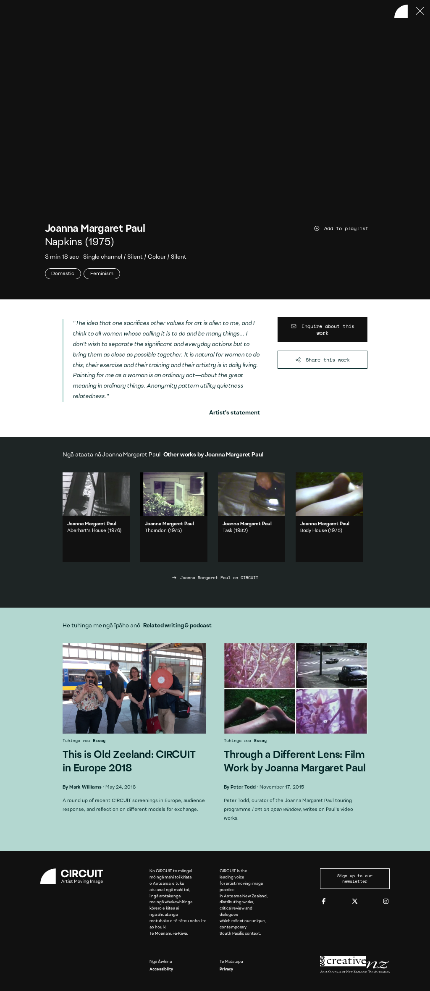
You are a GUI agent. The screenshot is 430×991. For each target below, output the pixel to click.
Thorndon (156, 530)
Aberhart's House (86, 530)
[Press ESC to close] (420, 11)
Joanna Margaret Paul (95, 229)
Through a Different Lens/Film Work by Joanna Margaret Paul (295, 735)
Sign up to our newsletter (354, 878)
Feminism (101, 273)
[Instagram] (386, 901)
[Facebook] (324, 901)
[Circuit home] (75, 876)
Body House (313, 530)
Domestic (62, 273)
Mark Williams (85, 787)
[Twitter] (355, 901)
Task (228, 530)
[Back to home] (401, 11)
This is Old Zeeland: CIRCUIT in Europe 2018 (134, 731)
